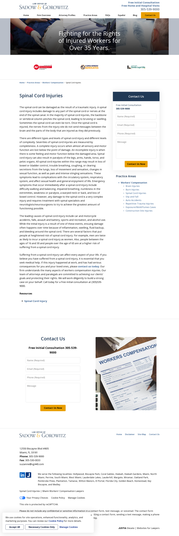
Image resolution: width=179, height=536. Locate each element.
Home (26, 15)
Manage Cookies (76, 497)
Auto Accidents (133, 200)
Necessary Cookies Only (41, 527)
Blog (135, 15)
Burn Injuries (132, 189)
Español (121, 15)
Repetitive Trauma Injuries (140, 203)
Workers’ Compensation (52, 82)
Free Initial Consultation (144, 2)
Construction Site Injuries (139, 210)
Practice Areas (90, 15)
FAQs (107, 15)
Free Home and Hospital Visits (141, 5)
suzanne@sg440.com (32, 464)
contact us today (88, 266)
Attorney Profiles (67, 15)
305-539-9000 (150, 9)
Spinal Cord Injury (35, 301)
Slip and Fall (132, 196)
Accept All (14, 527)
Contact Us (150, 15)
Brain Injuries (133, 186)
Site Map (142, 434)
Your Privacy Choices (37, 497)
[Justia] (28, 475)
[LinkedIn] (22, 475)
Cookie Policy (58, 497)
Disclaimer (130, 434)
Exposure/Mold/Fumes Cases (141, 207)
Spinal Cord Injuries (136, 193)
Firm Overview (44, 15)
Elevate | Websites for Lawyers (139, 528)
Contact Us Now (136, 163)
